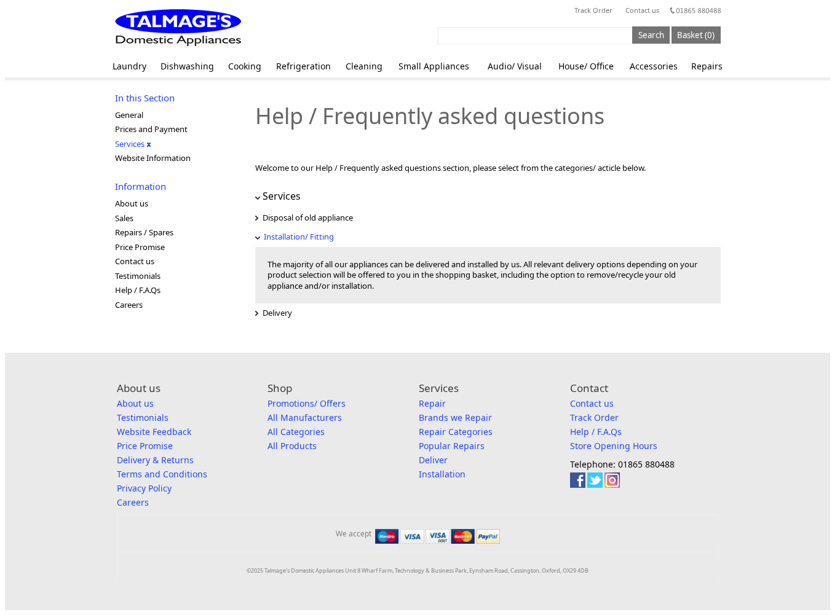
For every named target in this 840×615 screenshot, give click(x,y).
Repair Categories (456, 431)
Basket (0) (696, 35)
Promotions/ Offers (306, 403)
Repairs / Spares (144, 232)
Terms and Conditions (162, 474)
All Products (292, 446)
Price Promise (140, 247)
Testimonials (137, 275)
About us (131, 203)
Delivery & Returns (155, 460)
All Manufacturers (304, 417)
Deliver (433, 460)
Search (651, 35)
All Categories (296, 431)
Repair (432, 403)
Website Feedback (154, 431)
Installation (442, 474)
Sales (124, 218)
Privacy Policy (144, 488)
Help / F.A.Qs (137, 290)
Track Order (593, 10)
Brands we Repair (455, 417)
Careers (129, 304)
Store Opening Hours (613, 446)
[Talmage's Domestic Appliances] (178, 27)
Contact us (642, 10)
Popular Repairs (452, 446)
